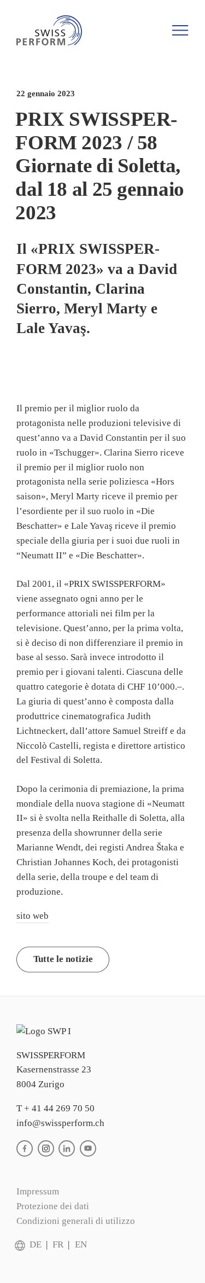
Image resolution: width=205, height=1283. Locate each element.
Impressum (37, 1191)
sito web (32, 916)
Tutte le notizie (63, 959)
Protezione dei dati (52, 1206)
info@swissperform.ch (60, 1123)
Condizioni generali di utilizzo (75, 1221)
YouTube (88, 1148)
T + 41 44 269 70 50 (55, 1108)
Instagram (46, 1148)
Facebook (24, 1148)
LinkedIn (66, 1148)
